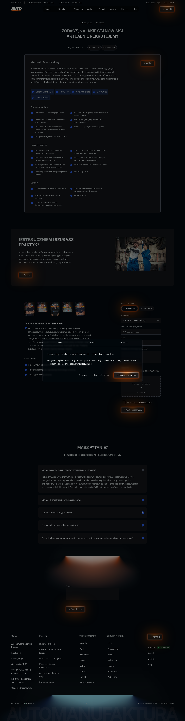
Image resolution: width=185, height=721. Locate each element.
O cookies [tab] (124, 342)
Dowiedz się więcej (83, 364)
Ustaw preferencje (100, 375)
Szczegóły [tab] (91, 342)
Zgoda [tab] (59, 342)
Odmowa (83, 375)
